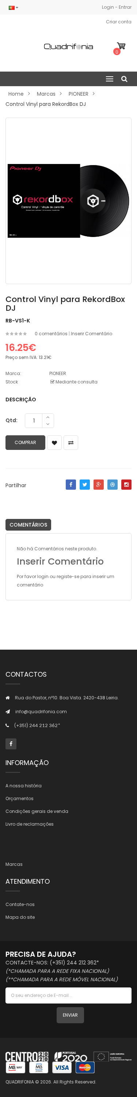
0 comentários (51, 333)
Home (16, 94)
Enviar (70, 1015)
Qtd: (11, 420)
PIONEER (78, 94)
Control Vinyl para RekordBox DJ (45, 104)
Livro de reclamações (29, 824)
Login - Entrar (117, 7)
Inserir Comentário (91, 333)
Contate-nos (20, 904)
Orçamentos (19, 798)
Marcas (46, 94)
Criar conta (119, 22)
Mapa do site (20, 917)
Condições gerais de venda (36, 811)
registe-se (68, 576)
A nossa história (23, 786)
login (43, 576)
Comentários (28, 524)
